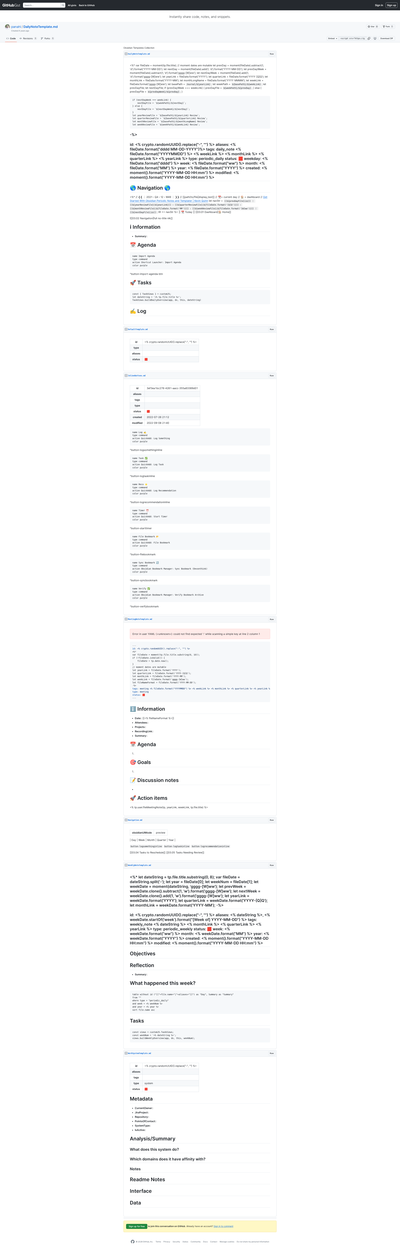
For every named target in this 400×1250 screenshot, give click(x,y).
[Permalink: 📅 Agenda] (127, 245)
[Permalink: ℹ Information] (127, 227)
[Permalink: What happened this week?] (127, 983)
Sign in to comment (223, 1226)
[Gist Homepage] (11, 5)
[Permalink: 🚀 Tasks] (127, 283)
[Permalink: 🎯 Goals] (127, 762)
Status (185, 1241)
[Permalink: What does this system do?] (127, 1149)
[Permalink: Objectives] (127, 954)
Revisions (29, 38)
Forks (49, 38)
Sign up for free (137, 1226)
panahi (16, 27)
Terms (158, 1241)
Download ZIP (386, 38)
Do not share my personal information (253, 1241)
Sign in (379, 5)
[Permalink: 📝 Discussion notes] (127, 780)
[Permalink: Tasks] (127, 1021)
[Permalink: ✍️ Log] (127, 311)
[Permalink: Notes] (127, 1169)
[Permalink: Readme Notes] (127, 1179)
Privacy (166, 1241)
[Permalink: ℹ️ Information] (127, 709)
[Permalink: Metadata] (127, 1099)
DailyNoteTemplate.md (40, 27)
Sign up (391, 5)
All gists (72, 5)
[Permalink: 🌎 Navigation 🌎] (127, 188)
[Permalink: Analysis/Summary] (127, 1139)
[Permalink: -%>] (127, 135)
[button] (369, 38)
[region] (200, 191)
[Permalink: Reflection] (127, 965)
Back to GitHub (87, 5)
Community (196, 1241)
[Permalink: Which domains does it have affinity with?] (127, 1159)
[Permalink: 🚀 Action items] (127, 798)
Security (176, 1241)
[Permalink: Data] (127, 1203)
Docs (205, 1241)
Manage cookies (227, 1241)
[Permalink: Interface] (127, 1191)
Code (13, 38)
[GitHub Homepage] (133, 1242)
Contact (213, 1241)
